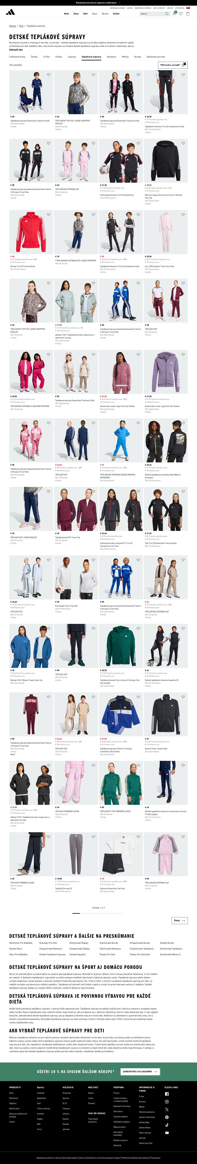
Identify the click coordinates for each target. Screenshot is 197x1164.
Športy (105, 14)
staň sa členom (159, 8)
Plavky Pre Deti (107, 954)
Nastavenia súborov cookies (49, 1158)
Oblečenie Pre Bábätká (20, 943)
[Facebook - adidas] (176, 1094)
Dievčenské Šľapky (79, 943)
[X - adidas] (176, 1110)
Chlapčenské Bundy (140, 943)
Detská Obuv (15, 949)
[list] (98, 57)
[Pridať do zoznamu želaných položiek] (48, 75)
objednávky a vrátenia (143, 8)
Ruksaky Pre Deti (48, 943)
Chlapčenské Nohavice (50, 949)
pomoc (130, 8)
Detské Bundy (167, 943)
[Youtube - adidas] (176, 1133)
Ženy (76, 14)
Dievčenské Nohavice (110, 949)
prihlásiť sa (179, 8)
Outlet (116, 14)
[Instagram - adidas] (176, 1102)
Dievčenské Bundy (109, 943)
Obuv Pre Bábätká (18, 954)
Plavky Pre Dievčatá (140, 954)
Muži (66, 14)
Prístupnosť (155, 1158)
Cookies (81, 1158)
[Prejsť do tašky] (187, 13)
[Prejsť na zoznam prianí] (180, 13)
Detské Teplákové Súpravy (52, 954)
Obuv (94, 14)
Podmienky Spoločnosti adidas (134, 1158)
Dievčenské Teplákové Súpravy (171, 949)
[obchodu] (10, 12)
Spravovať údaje (69, 1158)
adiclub (170, 8)
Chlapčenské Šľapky (80, 949)
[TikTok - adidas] (176, 1125)
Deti (85, 14)
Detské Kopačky (78, 954)
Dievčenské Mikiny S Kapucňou (170, 954)
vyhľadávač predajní (117, 8)
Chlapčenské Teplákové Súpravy (141, 949)
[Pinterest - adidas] (176, 1118)
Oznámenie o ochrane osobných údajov (103, 1158)
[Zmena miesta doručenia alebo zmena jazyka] (188, 8)
